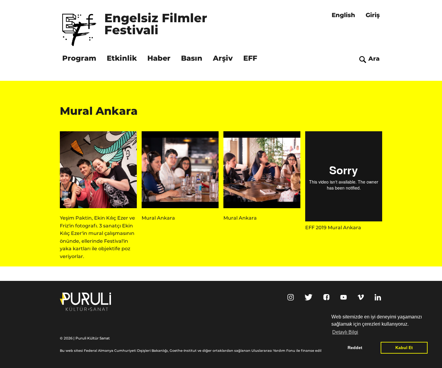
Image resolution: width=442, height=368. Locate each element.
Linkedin (378, 297)
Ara (374, 58)
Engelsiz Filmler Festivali (157, 24)
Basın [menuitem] (191, 58)
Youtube (343, 297)
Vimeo (361, 297)
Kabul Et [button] (404, 347)
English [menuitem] (343, 15)
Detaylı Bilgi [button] (345, 332)
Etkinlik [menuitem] (122, 58)
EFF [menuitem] (250, 58)
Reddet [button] (355, 347)
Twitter (308, 297)
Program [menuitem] (79, 58)
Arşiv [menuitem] (223, 58)
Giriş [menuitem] (373, 15)
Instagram (290, 297)
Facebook (326, 297)
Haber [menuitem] (158, 58)
